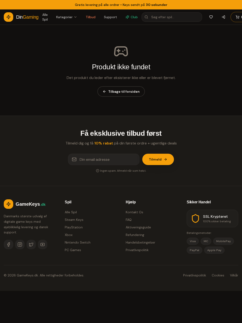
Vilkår (234, 275)
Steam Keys (74, 220)
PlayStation (74, 227)
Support (110, 17)
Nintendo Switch (78, 242)
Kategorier (64, 17)
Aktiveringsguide (138, 227)
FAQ (129, 220)
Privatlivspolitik (137, 250)
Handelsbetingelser (140, 242)
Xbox (69, 235)
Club (134, 17)
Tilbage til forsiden (124, 91)
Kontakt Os (134, 212)
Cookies (218, 275)
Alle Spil (45, 17)
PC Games (73, 250)
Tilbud (90, 17)
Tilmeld (155, 159)
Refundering (135, 235)
